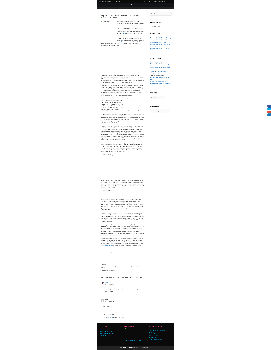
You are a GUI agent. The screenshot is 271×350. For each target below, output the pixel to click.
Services (145, 8)
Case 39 (123, 33)
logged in (110, 317)
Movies (104, 264)
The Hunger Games (107, 245)
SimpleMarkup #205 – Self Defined (160, 40)
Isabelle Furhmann (120, 266)
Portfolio (137, 8)
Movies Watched (109, 1)
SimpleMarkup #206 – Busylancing (160, 38)
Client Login (101, 1)
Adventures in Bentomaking (157, 331)
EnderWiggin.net (154, 333)
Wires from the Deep (106, 331)
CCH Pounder (105, 266)
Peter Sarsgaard (136, 266)
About (119, 8)
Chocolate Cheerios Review (109, 269)
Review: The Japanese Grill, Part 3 (110, 270)
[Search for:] (160, 14)
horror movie (112, 266)
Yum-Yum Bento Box (155, 339)
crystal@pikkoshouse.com (159, 1)
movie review (128, 266)
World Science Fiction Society (133, 340)
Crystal (152, 72)
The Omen (134, 42)
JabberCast (103, 338)
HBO (135, 21)
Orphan (122, 25)
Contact (128, 8)
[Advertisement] (117, 259)
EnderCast (103, 336)
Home (112, 8)
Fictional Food (153, 335)
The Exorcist (124, 42)
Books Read (117, 1)
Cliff (106, 283)
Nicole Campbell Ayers (157, 81)
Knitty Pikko (152, 337)
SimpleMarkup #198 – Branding (159, 64)
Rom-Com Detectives (106, 334)
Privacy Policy (148, 348)
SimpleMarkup (156, 8)
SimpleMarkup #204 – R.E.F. (158, 42)
